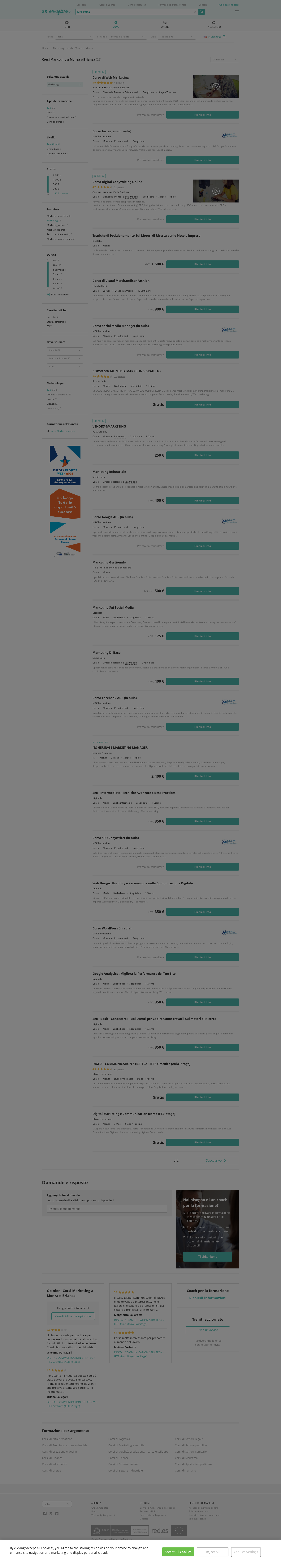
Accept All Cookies (178, 1552)
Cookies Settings (246, 1552)
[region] (140, 1550)
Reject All (212, 1552)
